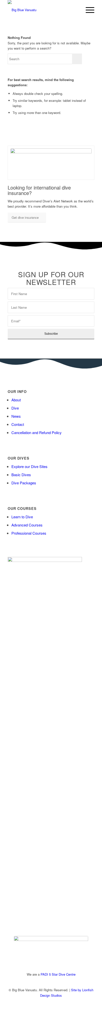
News (16, 416)
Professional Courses (28, 533)
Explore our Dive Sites (29, 466)
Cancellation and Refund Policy (36, 432)
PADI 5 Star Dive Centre (58, 974)
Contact (17, 424)
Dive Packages (23, 482)
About (16, 399)
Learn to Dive (22, 516)
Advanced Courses (27, 524)
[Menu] (87, 10)
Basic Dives (21, 474)
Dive (15, 408)
